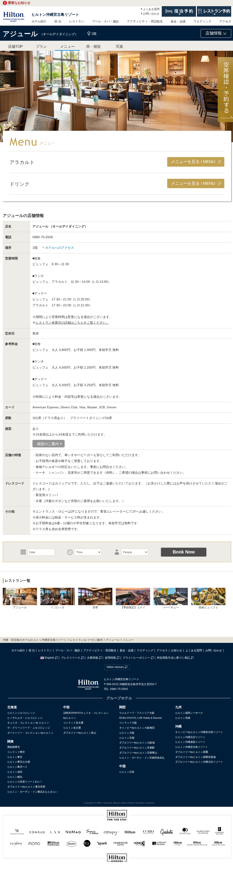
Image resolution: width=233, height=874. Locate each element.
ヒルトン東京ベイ (17, 766)
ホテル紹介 (39, 21)
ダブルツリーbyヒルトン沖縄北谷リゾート (199, 761)
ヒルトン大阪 (126, 732)
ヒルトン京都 (126, 737)
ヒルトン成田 (14, 771)
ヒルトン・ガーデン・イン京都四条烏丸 (141, 757)
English (49, 657)
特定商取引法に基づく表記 (173, 657)
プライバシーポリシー (136, 657)
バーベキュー (170, 607)
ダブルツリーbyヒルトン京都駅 (137, 747)
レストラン (76, 21)
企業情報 (92, 657)
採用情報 (110, 657)
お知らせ (176, 650)
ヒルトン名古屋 (72, 727)
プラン (41, 46)
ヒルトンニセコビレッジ (21, 712)
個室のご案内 (48, 444)
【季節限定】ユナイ (133, 607)
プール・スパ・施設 (105, 21)
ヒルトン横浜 (14, 776)
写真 (119, 46)
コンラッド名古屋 (73, 722)
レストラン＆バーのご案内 (86, 639)
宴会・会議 (178, 21)
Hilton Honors (115, 667)
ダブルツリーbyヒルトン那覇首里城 (195, 757)
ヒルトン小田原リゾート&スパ (24, 781)
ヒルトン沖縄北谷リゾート (190, 737)
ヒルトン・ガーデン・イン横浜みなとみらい (32, 791)
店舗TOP (15, 46)
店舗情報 (214, 33)
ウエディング (202, 21)
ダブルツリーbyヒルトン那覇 (191, 752)
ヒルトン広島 (126, 771)
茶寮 (95, 607)
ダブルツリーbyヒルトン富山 (79, 732)
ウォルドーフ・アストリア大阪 (136, 712)
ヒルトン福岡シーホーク (189, 712)
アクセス (225, 21)
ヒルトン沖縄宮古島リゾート (55, 14)
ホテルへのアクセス (59, 247)
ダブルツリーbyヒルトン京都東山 (138, 752)
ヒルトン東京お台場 (18, 761)
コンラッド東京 (16, 752)
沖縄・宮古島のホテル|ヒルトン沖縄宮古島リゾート (34, 639)
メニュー (67, 46)
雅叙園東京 (13, 747)
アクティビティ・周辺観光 (145, 21)
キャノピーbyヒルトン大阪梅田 (137, 727)
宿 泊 (57, 21)
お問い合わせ (151, 13)
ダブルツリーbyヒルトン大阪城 (137, 742)
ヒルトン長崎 (182, 717)
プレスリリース (70, 657)
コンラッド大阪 (128, 722)
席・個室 (93, 46)
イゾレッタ (57, 607)
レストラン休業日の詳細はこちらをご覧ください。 (72, 322)
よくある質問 (151, 9)
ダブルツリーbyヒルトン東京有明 (26, 786)
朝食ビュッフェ (208, 607)
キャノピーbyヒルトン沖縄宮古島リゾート (199, 732)
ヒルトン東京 (14, 757)
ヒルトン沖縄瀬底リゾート (190, 741)
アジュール (20, 607)
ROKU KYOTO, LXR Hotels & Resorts (140, 717)
